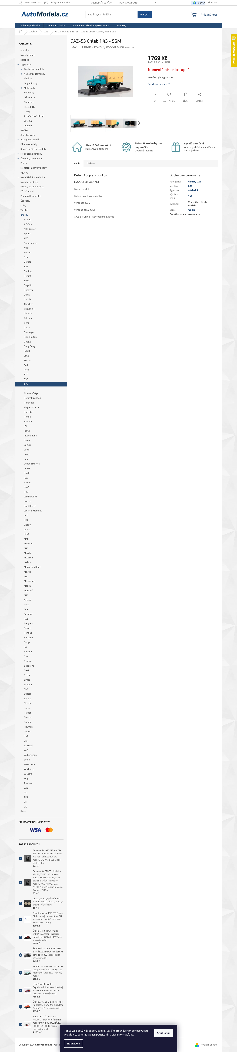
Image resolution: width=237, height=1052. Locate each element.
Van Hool (28, 745)
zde (131, 1035)
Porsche (28, 637)
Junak (27, 468)
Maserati (28, 543)
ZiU (25, 807)
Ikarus (27, 431)
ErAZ (26, 356)
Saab (26, 656)
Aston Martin (30, 243)
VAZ (26, 750)
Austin (27, 252)
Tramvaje (29, 102)
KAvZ (26, 473)
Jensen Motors (32, 464)
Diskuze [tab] (91, 163)
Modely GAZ (194, 182)
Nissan (27, 600)
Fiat (26, 365)
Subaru (27, 694)
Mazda (27, 553)
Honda (27, 417)
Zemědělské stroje (34, 116)
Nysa (26, 604)
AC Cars (28, 224)
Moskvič (28, 590)
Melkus (27, 562)
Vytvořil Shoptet (209, 1045)
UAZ (26, 736)
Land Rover (30, 506)
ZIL (25, 792)
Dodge (27, 342)
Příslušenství (27, 191)
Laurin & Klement (33, 511)
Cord (26, 323)
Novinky (25, 50)
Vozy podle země (30, 139)
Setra (27, 675)
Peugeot (28, 623)
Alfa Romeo (30, 229)
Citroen (28, 318)
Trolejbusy (29, 107)
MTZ (26, 595)
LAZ (26, 515)
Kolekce (25, 60)
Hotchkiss (29, 412)
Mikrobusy (29, 97)
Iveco (27, 440)
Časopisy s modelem (31, 158)
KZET (27, 492)
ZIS (25, 802)
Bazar (23, 811)
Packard (28, 614)
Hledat (144, 14)
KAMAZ (27, 482)
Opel (26, 609)
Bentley (28, 271)
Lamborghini (30, 496)
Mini (26, 576)
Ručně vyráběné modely (33, 149)
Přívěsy (28, 78)
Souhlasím (164, 1033)
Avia (26, 257)
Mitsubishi (29, 581)
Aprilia (27, 233)
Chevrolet (29, 309)
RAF (26, 647)
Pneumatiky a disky (31, 196)
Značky (24, 215)
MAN (26, 539)
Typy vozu (26, 64)
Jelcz (27, 459)
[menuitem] (29, 25)
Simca (27, 680)
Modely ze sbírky (29, 182)
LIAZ (26, 520)
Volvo (27, 760)
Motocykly (29, 88)
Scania (27, 661)
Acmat (27, 219)
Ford (26, 370)
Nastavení (73, 1044)
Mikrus (27, 572)
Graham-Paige (31, 393)
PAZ (26, 619)
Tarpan (27, 713)
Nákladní (193, 190)
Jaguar (27, 445)
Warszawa (29, 764)
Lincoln (27, 525)
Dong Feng (29, 346)
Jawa (26, 450)
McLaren (28, 557)
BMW (26, 280)
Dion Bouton (30, 337)
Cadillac (28, 299)
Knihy (23, 205)
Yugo (26, 778)
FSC (26, 374)
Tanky (27, 111)
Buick (27, 295)
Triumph (28, 727)
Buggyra (28, 290)
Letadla (28, 121)
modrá (191, 210)
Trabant (28, 722)
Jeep (26, 454)
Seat (26, 670)
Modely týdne (28, 55)
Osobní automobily (34, 69)
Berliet (27, 276)
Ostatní (28, 125)
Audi (26, 248)
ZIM (26, 797)
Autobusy (29, 92)
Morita (27, 586)
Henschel (29, 403)
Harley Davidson (32, 398)
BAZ (26, 266)
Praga (27, 642)
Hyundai (28, 421)
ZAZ (26, 788)
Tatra (27, 708)
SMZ (26, 689)
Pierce (27, 628)
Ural (26, 741)
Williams (28, 774)
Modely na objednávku (32, 186)
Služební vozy (28, 135)
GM (25, 389)
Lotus (27, 529)
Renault (28, 651)
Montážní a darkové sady (34, 168)
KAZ (26, 478)
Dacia (27, 327)
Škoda (27, 703)
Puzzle (24, 163)
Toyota (28, 717)
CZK (200, 2)
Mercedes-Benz (32, 567)
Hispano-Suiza (31, 407)
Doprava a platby (129, 2)
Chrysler (28, 313)
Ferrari (27, 360)
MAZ (26, 548)
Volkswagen (30, 755)
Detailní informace (157, 84)
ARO (26, 238)
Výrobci (24, 210)
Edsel (27, 351)
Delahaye (29, 332)
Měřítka (24, 130)
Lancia (27, 501)
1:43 (190, 186)
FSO (26, 379)
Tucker (27, 731)
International (30, 435)
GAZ (26, 384)
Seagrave (29, 666)
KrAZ (26, 487)
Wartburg (29, 769)
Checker (28, 304)
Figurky (24, 172)
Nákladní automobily (34, 74)
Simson (28, 684)
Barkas (27, 262)
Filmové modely (29, 144)
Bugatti (28, 285)
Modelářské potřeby (31, 154)
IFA (25, 426)
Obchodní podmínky (101, 2)
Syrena (27, 698)
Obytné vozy (31, 83)
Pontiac (28, 633)
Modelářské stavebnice (33, 177)
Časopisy (25, 201)
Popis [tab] (77, 163)
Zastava (28, 783)
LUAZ (26, 534)
